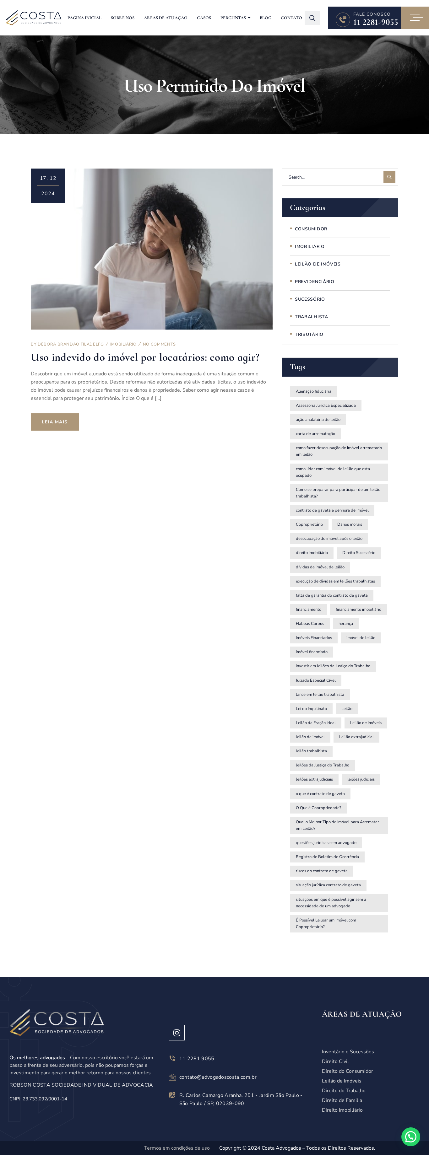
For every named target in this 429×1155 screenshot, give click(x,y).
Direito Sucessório (358, 553)
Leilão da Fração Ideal (316, 723)
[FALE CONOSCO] (343, 20)
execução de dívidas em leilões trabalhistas (335, 581)
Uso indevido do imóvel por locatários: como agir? (145, 357)
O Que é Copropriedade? (318, 808)
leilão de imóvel (310, 737)
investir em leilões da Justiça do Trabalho (333, 666)
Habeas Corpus (310, 623)
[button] (410, 1136)
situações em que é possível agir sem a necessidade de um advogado (331, 903)
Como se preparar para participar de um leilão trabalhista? (338, 493)
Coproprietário (309, 524)
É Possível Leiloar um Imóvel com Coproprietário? (326, 923)
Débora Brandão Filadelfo (71, 344)
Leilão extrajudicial (356, 737)
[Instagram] (177, 1032)
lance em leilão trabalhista (320, 694)
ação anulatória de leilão (318, 419)
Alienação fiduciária (313, 391)
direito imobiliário (312, 553)
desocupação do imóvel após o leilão (329, 538)
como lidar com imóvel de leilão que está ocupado (333, 472)
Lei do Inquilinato (311, 709)
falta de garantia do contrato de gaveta (332, 595)
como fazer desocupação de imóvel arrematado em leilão (339, 451)
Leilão (346, 709)
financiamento (308, 609)
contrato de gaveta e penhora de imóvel (332, 510)
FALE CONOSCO (372, 14)
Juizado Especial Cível (316, 680)
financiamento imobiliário (358, 609)
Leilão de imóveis (366, 723)
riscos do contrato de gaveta (322, 871)
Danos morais (349, 524)
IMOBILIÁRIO (123, 344)
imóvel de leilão (360, 638)
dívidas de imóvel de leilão (320, 567)
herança (346, 623)
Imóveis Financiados (314, 638)
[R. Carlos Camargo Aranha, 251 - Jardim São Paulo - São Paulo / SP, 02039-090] (172, 1095)
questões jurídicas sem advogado (326, 843)
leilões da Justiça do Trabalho (322, 765)
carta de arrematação (315, 434)
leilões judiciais (361, 779)
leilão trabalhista (311, 751)
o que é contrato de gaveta (320, 794)
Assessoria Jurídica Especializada (326, 405)
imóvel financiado (312, 652)
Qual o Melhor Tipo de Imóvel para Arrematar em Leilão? (337, 825)
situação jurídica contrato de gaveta (328, 885)
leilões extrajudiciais (314, 779)
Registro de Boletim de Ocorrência (327, 857)
